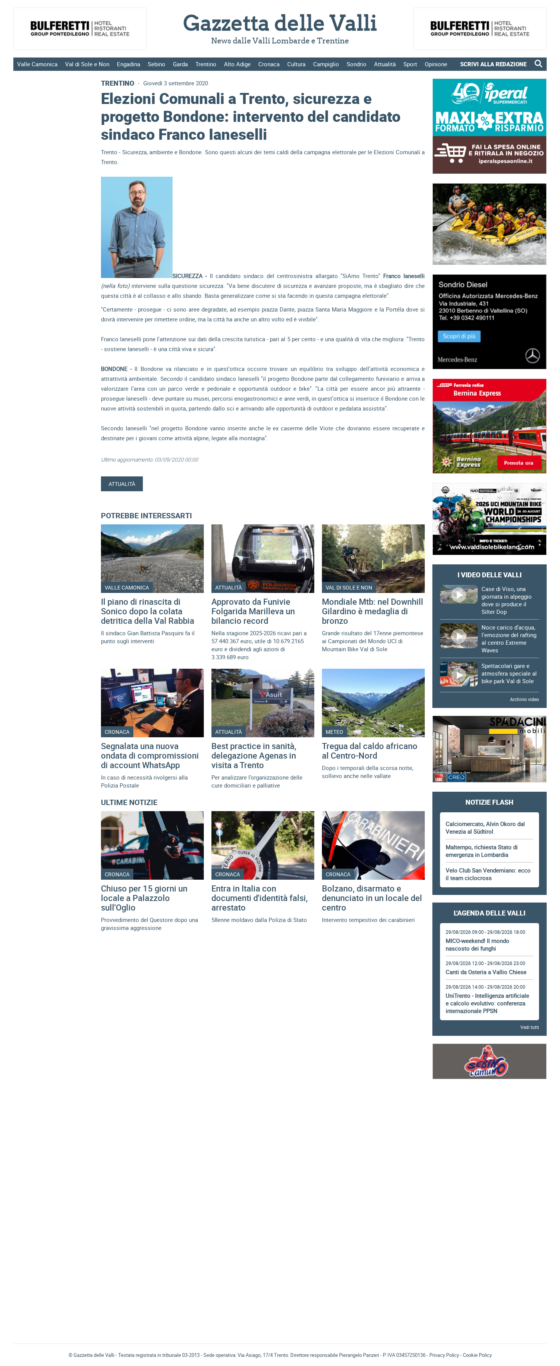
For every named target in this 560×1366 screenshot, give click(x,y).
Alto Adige (237, 64)
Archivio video (524, 699)
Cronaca (269, 64)
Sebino (156, 64)
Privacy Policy (444, 1355)
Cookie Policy (477, 1355)
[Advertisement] (489, 1109)
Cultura (296, 64)
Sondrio (356, 64)
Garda (180, 64)
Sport (410, 64)
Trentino (205, 64)
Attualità (385, 64)
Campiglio (326, 64)
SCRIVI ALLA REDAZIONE (493, 64)
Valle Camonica (37, 64)
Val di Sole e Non (87, 64)
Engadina (128, 64)
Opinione (436, 64)
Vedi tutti (529, 1027)
